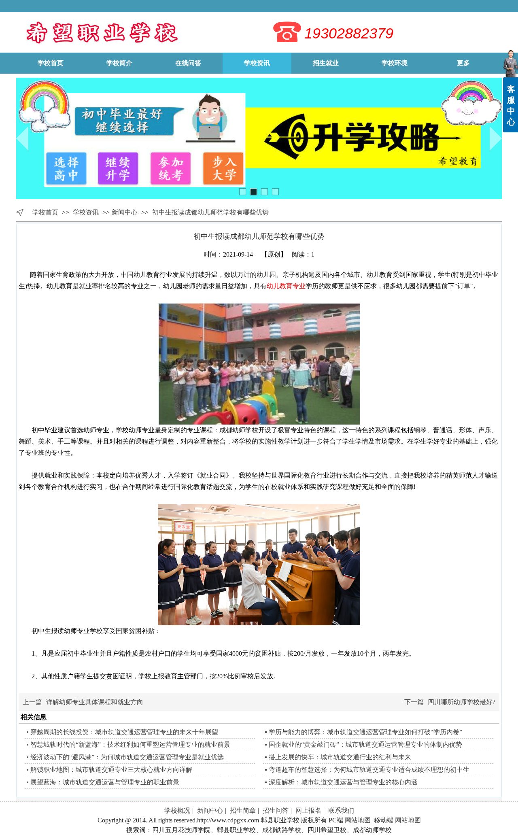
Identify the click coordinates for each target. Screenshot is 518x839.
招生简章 (243, 810)
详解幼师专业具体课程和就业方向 (94, 702)
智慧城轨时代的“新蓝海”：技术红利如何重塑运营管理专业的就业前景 (130, 744)
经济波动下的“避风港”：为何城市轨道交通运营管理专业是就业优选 (127, 757)
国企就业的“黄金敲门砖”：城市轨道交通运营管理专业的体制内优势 (365, 744)
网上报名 (308, 810)
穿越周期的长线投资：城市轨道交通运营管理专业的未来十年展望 (124, 732)
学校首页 (45, 212)
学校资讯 (86, 212)
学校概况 (177, 810)
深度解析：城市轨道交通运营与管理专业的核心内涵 (343, 782)
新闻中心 (125, 212)
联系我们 (341, 810)
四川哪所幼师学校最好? (461, 702)
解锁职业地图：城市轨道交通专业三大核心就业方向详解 (111, 769)
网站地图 (358, 820)
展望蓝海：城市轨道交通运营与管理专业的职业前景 (104, 782)
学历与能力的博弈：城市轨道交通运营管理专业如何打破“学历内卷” (365, 732)
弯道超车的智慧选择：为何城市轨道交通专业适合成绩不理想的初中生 (369, 769)
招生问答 (276, 810)
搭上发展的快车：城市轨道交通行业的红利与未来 (340, 757)
